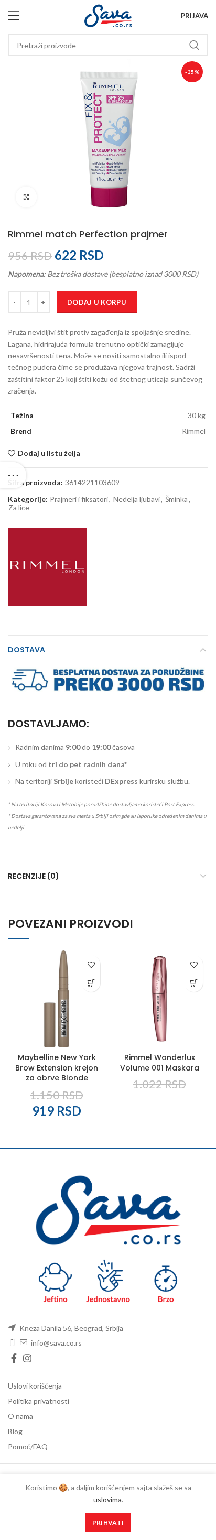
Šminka (176, 499)
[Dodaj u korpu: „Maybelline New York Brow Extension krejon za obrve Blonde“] (91, 983)
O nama (20, 1416)
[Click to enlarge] (26, 197)
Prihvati (108, 1522)
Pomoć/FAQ (28, 1446)
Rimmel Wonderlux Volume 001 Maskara (159, 1062)
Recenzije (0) (33, 876)
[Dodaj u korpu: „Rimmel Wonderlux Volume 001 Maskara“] (194, 983)
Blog (15, 1431)
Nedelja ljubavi (136, 499)
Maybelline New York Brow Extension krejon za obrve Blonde (56, 1067)
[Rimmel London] (47, 567)
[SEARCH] (194, 45)
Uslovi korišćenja (35, 1385)
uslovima (107, 1499)
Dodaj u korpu (96, 302)
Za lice (18, 508)
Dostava (26, 650)
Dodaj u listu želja (49, 453)
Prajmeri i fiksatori (79, 499)
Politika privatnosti (38, 1400)
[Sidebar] (13, 475)
